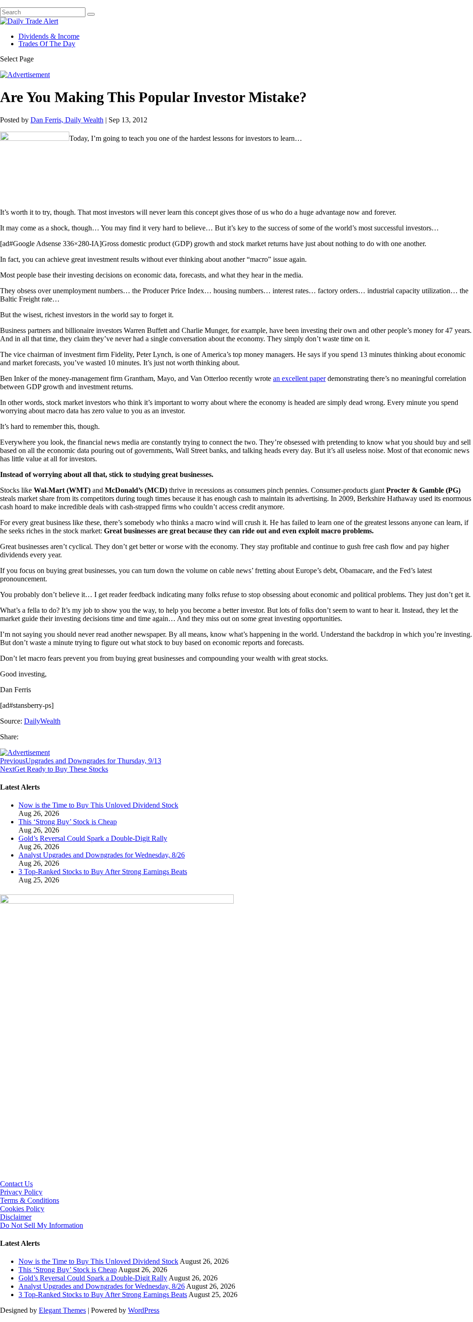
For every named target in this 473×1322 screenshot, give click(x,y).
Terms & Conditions (29, 1200)
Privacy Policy (21, 1192)
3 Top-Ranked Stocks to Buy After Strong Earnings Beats (102, 871)
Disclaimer (15, 1217)
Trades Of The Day (46, 44)
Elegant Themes (62, 1310)
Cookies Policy (22, 1209)
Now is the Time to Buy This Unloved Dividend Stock (98, 805)
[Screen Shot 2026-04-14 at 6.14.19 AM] (117, 901)
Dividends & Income (48, 36)
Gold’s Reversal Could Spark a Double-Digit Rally (92, 838)
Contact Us (16, 1184)
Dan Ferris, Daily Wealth (66, 120)
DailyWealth (42, 721)
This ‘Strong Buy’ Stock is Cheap (67, 822)
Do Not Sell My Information (41, 1225)
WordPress (143, 1310)
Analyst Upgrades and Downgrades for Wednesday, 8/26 (101, 855)
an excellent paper (299, 378)
